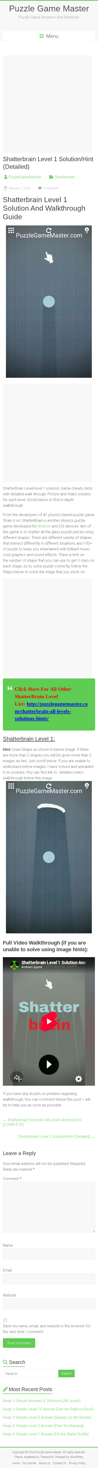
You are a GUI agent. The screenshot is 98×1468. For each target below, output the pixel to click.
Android (44, 526)
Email (7, 1270)
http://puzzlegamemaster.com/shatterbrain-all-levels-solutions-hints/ (51, 711)
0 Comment (50, 188)
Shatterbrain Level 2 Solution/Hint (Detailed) (56, 1136)
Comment (12, 1178)
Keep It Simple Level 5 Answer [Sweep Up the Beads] (47, 1417)
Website (9, 1295)
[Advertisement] (49, 104)
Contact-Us (59, 1463)
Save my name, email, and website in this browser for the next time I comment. (47, 1329)
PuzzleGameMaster (25, 177)
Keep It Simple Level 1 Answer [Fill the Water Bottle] (45, 1434)
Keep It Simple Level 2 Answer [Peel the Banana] (43, 1425)
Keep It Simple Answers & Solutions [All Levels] (41, 1400)
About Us (44, 1463)
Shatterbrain (65, 177)
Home (16, 1463)
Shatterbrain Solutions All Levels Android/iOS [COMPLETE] (42, 1122)
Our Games (29, 1463)
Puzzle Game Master (49, 8)
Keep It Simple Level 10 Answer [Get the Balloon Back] (48, 1409)
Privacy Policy (77, 1463)
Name (8, 1245)
